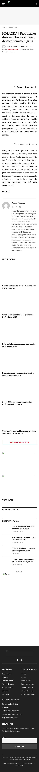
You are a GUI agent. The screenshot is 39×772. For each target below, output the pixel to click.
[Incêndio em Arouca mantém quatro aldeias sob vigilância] (19, 360)
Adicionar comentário (19, 442)
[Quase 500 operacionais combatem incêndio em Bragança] (19, 389)
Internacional (13, 49)
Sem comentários (27, 49)
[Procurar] (36, 3)
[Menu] (3, 3)
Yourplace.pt (25, 759)
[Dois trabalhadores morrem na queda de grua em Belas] (19, 331)
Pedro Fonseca (20, 46)
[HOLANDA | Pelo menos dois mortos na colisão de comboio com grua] (19, 67)
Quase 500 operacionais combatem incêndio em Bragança (17, 403)
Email (4, 737)
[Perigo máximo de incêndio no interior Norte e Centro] (19, 273)
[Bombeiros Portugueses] (19, 3)
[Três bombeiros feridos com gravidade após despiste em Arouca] (19, 418)
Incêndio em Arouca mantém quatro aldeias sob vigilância (18, 374)
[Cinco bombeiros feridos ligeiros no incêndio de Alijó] (19, 302)
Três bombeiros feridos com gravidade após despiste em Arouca (19, 432)
